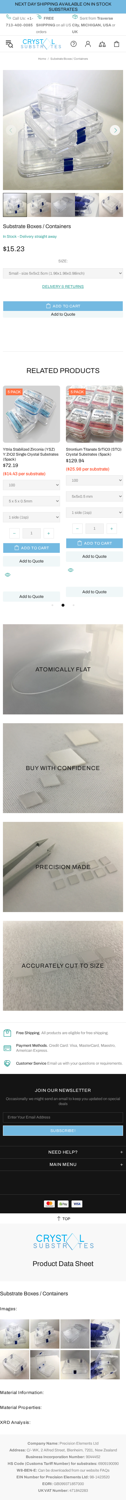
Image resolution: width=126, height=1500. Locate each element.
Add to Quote (63, 314)
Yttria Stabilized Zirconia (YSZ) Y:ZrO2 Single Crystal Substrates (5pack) (31, 454)
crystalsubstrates (41, 44)
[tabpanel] (31, 494)
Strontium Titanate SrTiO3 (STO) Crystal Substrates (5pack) (94, 451)
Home (42, 58)
